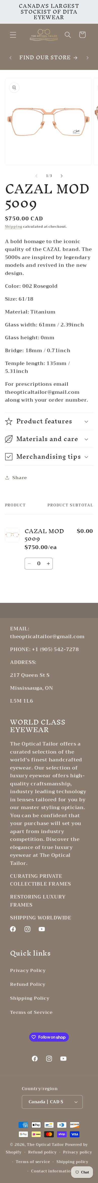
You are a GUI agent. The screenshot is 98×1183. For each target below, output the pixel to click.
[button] (13, 35)
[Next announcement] (87, 57)
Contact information (52, 1171)
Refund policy (42, 1152)
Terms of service (33, 1162)
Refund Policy (27, 984)
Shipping (13, 226)
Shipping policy (73, 1162)
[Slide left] (36, 176)
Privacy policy (77, 1152)
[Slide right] (61, 176)
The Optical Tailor (45, 1145)
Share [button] (19, 478)
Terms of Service (31, 1012)
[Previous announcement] (10, 57)
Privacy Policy (28, 970)
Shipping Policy (30, 998)
